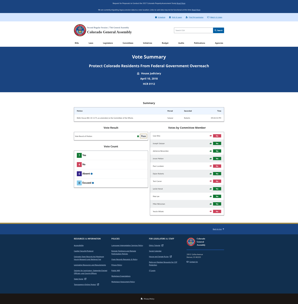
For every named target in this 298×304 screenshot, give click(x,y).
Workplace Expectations (120, 276)
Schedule (161, 17)
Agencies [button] (219, 43)
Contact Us (193, 262)
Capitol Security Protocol (83, 251)
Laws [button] (91, 43)
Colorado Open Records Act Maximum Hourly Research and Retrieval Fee (89, 258)
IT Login (152, 270)
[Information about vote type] (92, 173)
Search (220, 30)
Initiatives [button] (147, 43)
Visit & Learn (177, 17)
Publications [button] (199, 43)
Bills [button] (77, 43)
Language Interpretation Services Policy (127, 245)
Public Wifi (115, 270)
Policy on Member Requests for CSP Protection (163, 263)
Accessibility (79, 245)
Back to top (217, 229)
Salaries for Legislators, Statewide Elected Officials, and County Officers (90, 271)
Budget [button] (165, 43)
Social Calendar (155, 251)
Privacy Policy (116, 265)
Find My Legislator (196, 17)
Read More (181, 3)
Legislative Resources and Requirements (90, 265)
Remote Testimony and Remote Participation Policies (123, 252)
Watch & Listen (216, 17)
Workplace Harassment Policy (123, 282)
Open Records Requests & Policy (124, 259)
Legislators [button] (108, 43)
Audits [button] (181, 43)
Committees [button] (128, 43)
